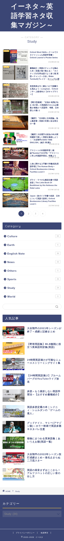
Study (33, 287)
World (32, 296)
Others (32, 270)
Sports (33, 279)
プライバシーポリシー (25, 533)
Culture (33, 236)
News (33, 262)
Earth (32, 245)
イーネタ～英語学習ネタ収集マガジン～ (32, 15)
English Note (33, 253)
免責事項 (44, 533)
